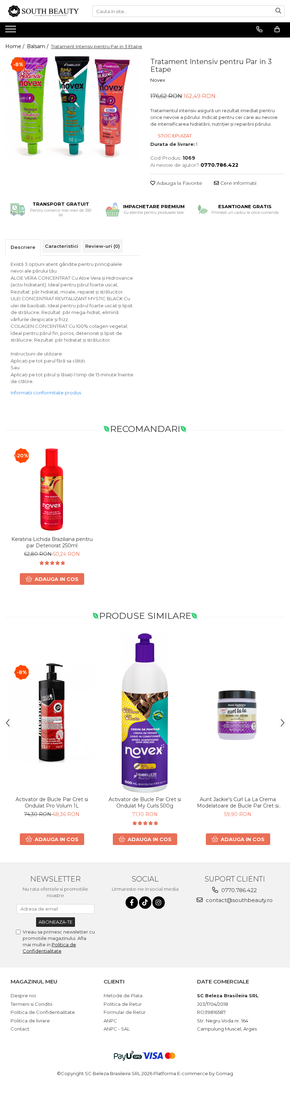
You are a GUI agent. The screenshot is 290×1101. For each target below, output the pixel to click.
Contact (20, 1029)
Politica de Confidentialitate (43, 1012)
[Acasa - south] (43, 11)
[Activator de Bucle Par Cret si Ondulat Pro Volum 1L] (52, 712)
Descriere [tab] (23, 247)
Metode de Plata (123, 995)
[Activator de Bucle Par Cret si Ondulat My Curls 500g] (145, 713)
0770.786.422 (238, 890)
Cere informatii (237, 183)
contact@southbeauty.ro (238, 900)
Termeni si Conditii (31, 1004)
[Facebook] (132, 902)
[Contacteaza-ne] (259, 29)
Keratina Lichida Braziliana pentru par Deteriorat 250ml (52, 542)
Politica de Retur (123, 1004)
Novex (157, 80)
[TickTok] (145, 902)
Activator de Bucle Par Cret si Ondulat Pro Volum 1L (52, 802)
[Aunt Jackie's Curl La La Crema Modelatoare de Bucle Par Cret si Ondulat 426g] (238, 713)
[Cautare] (278, 11)
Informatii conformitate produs (46, 392)
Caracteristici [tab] (61, 246)
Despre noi (23, 995)
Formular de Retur (125, 1012)
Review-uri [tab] (102, 246)
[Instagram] (158, 902)
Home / (15, 46)
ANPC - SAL (117, 1029)
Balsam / (38, 46)
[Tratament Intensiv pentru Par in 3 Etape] (72, 107)
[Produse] (11, 31)
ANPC (110, 1020)
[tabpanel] (72, 107)
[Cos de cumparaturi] (277, 29)
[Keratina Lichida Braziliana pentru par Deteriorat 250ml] (52, 489)
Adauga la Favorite (178, 183)
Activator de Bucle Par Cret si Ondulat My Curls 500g (145, 802)
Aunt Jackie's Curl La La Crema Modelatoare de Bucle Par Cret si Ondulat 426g (238, 802)
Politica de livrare (30, 1020)
